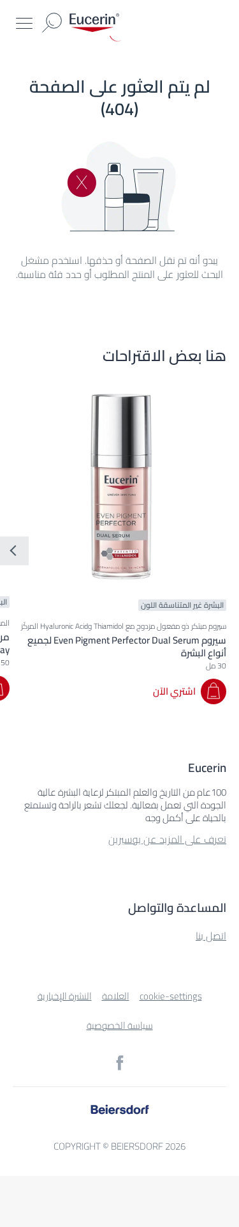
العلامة (115, 996)
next (14, 551)
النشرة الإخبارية (65, 996)
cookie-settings (171, 996)
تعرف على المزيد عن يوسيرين (167, 839)
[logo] (94, 22)
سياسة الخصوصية (120, 1025)
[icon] (119, 1062)
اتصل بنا (211, 935)
